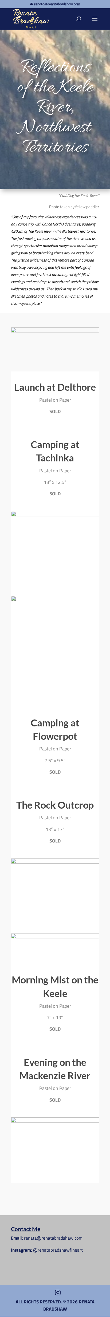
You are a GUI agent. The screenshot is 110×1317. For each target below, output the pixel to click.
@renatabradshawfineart (58, 1250)
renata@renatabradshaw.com (53, 1238)
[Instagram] (58, 1292)
